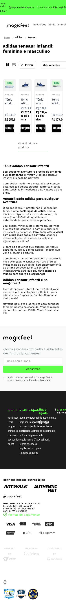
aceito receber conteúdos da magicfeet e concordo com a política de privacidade (30, 379)
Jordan (22, 310)
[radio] (14, 65)
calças (46, 238)
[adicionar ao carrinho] (9, 128)
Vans (40, 310)
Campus (49, 295)
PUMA (32, 310)
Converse (50, 310)
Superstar (26, 295)
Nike (13, 310)
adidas (18, 37)
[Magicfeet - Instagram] (47, 423)
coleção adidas (18, 186)
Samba (38, 295)
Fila (5, 312)
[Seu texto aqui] (54, 560)
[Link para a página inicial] (7, 37)
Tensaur (32, 37)
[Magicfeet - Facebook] (41, 423)
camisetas (34, 238)
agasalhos (9, 241)
